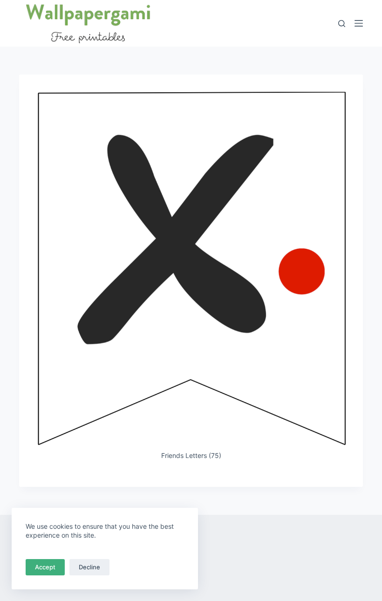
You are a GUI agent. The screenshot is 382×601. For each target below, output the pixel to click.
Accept (45, 567)
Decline (89, 567)
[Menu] (359, 23)
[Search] (341, 23)
